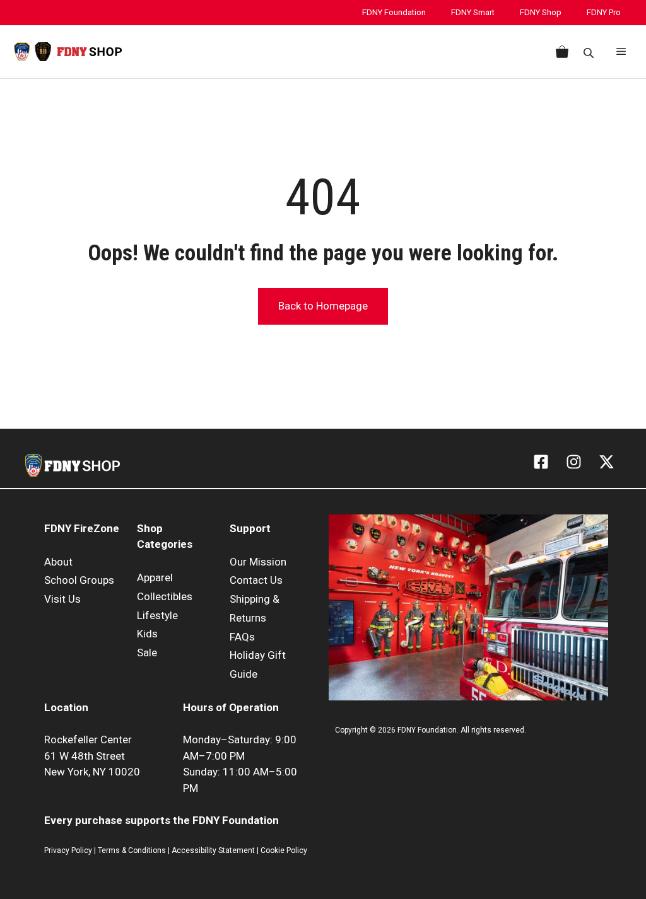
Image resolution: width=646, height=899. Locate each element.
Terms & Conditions (132, 850)
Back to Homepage (323, 305)
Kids (147, 633)
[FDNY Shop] (68, 51)
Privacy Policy (68, 850)
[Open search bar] (590, 52)
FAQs (242, 636)
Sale (147, 652)
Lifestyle (157, 615)
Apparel (155, 577)
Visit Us (62, 599)
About (58, 561)
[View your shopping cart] (559, 52)
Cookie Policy (284, 850)
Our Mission (258, 561)
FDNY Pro (604, 12)
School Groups (79, 580)
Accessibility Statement (214, 850)
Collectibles (164, 596)
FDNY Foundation (394, 12)
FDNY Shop (540, 12)
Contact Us (256, 580)
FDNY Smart (473, 12)
